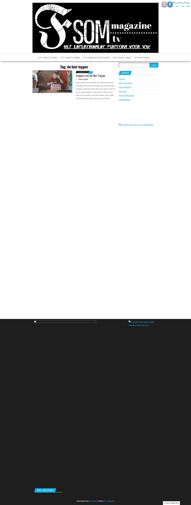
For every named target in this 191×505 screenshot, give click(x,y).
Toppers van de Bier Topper (90, 75)
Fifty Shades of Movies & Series (96, 58)
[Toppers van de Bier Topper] (52, 82)
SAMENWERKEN (124, 100)
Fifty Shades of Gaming (70, 58)
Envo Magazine (109, 501)
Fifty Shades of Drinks (47, 58)
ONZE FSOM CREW (125, 83)
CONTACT (122, 79)
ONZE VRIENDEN (125, 88)
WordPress (93, 501)
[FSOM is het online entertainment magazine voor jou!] (34, 57)
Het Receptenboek (142, 58)
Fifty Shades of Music (122, 58)
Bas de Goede (83, 79)
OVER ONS (122, 92)
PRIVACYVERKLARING (126, 96)
